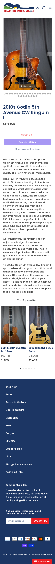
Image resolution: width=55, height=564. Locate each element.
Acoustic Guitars (16, 402)
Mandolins (12, 417)
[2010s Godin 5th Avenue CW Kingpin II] (5, 93)
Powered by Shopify (41, 554)
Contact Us (43, 561)
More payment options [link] (27, 149)
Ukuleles (11, 441)
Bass (8, 425)
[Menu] (50, 7)
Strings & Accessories (19, 464)
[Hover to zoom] (28, 53)
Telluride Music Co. (21, 554)
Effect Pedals (14, 449)
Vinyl (8, 456)
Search (10, 394)
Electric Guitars (15, 410)
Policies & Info (14, 472)
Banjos (10, 433)
